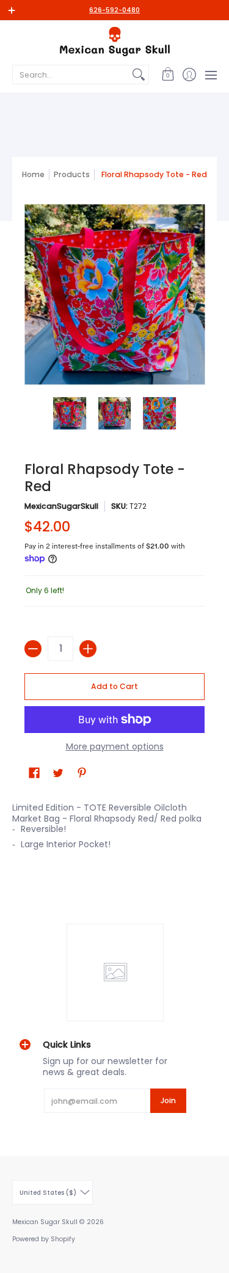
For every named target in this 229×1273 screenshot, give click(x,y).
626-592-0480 (114, 10)
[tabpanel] (114, 830)
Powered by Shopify (43, 1239)
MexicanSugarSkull (61, 506)
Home (33, 174)
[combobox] (71, 74)
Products (72, 174)
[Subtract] (33, 648)
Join (168, 1100)
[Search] (138, 74)
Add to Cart (114, 686)
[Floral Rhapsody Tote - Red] (69, 413)
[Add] (87, 648)
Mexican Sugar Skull (45, 1222)
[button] (167, 74)
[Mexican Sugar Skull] (114, 41)
